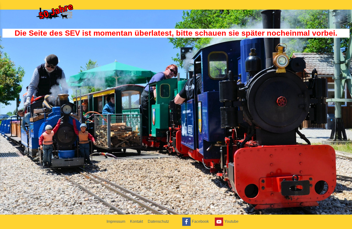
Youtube (231, 221)
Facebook (200, 221)
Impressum (116, 221)
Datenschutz (158, 221)
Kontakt (136, 221)
